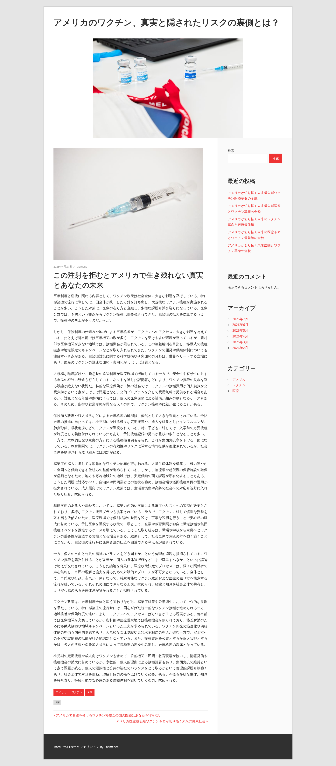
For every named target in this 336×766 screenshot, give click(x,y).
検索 (231, 151)
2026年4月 (240, 336)
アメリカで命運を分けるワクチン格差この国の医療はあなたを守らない (109, 715)
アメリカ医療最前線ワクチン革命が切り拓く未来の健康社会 (160, 721)
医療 (89, 692)
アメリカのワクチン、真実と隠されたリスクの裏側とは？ (166, 22)
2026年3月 (240, 342)
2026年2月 (240, 348)
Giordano (82, 266)
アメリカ (61, 692)
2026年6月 (240, 325)
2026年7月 (240, 319)
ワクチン (76, 692)
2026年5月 (240, 330)
